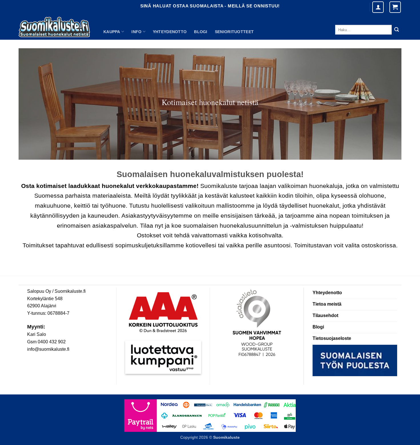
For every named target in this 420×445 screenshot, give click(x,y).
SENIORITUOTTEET (234, 31)
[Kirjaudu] (378, 7)
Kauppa (111, 31)
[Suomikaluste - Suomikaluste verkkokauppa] (54, 27)
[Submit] (396, 30)
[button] (395, 7)
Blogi (200, 31)
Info (136, 31)
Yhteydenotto (170, 31)
